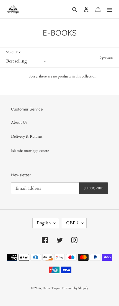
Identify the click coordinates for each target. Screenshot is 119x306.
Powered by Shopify (75, 288)
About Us (19, 122)
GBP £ (72, 223)
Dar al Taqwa (52, 288)
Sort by (13, 52)
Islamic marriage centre (30, 150)
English (44, 223)
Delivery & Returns (27, 136)
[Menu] (109, 9)
